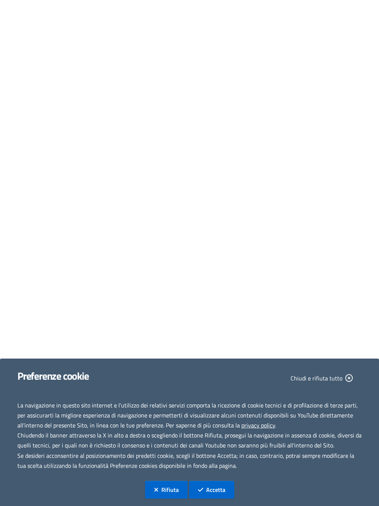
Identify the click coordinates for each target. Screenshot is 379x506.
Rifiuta (174, 489)
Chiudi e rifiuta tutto (316, 378)
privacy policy (258, 425)
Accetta (220, 489)
